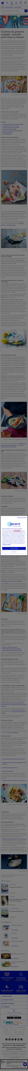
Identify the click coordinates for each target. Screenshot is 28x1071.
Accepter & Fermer (14, 548)
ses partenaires (17, 530)
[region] (14, 535)
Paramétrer (14, 551)
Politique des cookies (7, 544)
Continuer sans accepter (21, 517)
